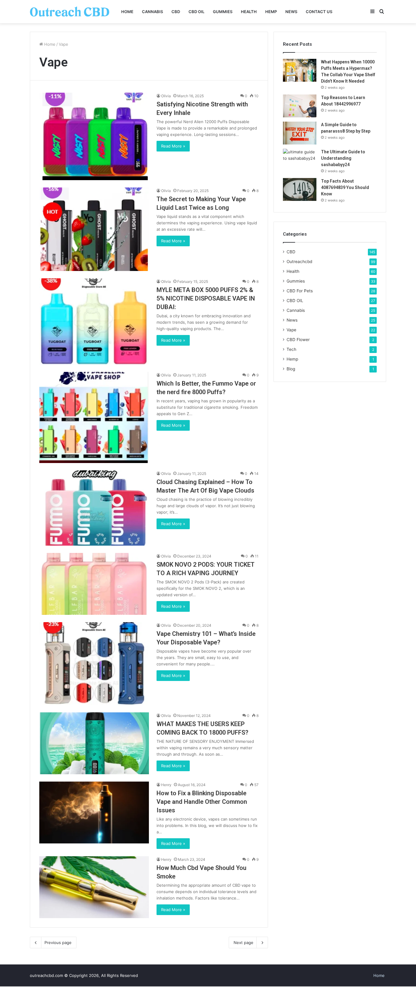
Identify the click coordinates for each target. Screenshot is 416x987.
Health (249, 11)
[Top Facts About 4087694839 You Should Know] (299, 189)
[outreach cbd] (69, 11)
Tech (291, 349)
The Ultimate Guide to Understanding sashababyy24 (343, 158)
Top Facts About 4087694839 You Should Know (345, 187)
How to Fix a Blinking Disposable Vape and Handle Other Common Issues (202, 801)
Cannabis (152, 11)
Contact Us (319, 11)
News (291, 11)
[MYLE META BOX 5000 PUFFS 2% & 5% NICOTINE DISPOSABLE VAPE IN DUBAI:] (94, 321)
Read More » (173, 146)
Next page (243, 942)
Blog (291, 368)
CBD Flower (298, 339)
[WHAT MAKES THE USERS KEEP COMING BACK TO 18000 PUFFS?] (94, 743)
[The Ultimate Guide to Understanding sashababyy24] (299, 160)
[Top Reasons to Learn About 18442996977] (299, 105)
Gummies (222, 11)
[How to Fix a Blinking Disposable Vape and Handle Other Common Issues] (94, 812)
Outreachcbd (299, 261)
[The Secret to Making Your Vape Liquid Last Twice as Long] (94, 229)
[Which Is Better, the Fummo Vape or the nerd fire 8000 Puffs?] (94, 417)
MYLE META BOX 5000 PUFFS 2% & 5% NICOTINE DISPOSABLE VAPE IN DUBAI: (206, 298)
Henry (166, 784)
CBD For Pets (300, 290)
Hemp (271, 11)
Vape (291, 329)
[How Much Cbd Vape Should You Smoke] (94, 887)
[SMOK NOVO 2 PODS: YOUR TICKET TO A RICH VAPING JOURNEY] (94, 584)
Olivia (166, 96)
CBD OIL (196, 11)
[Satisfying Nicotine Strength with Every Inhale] (94, 136)
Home (127, 11)
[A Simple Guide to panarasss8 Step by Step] (299, 133)
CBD (175, 11)
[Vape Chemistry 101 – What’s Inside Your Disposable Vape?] (94, 663)
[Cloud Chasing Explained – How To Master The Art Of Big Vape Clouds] (94, 508)
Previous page (58, 942)
